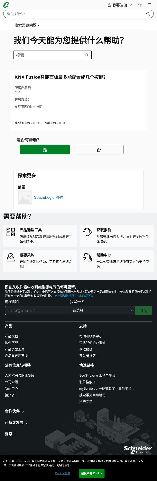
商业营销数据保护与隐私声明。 (74, 295)
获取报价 (85, 349)
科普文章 (85, 402)
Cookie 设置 (62, 473)
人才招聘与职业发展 (19, 375)
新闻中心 (11, 389)
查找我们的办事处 (92, 343)
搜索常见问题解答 (92, 395)
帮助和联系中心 (90, 336)
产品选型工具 (15, 349)
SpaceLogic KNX (48, 197)
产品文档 (11, 336)
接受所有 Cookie (91, 473)
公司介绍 (11, 382)
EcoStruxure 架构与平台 (97, 375)
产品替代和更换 (16, 356)
